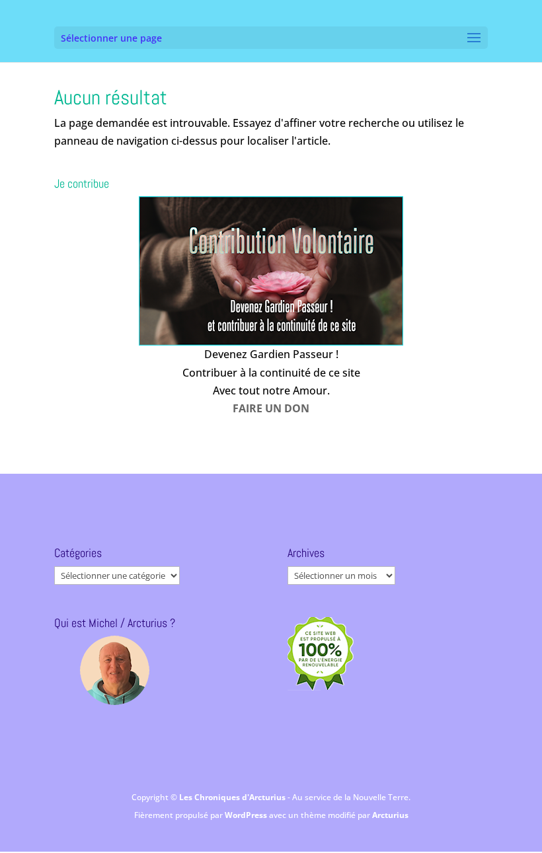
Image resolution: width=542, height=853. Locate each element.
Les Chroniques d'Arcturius (233, 797)
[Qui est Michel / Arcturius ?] (114, 670)
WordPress (247, 815)
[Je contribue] (271, 271)
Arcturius (390, 815)
